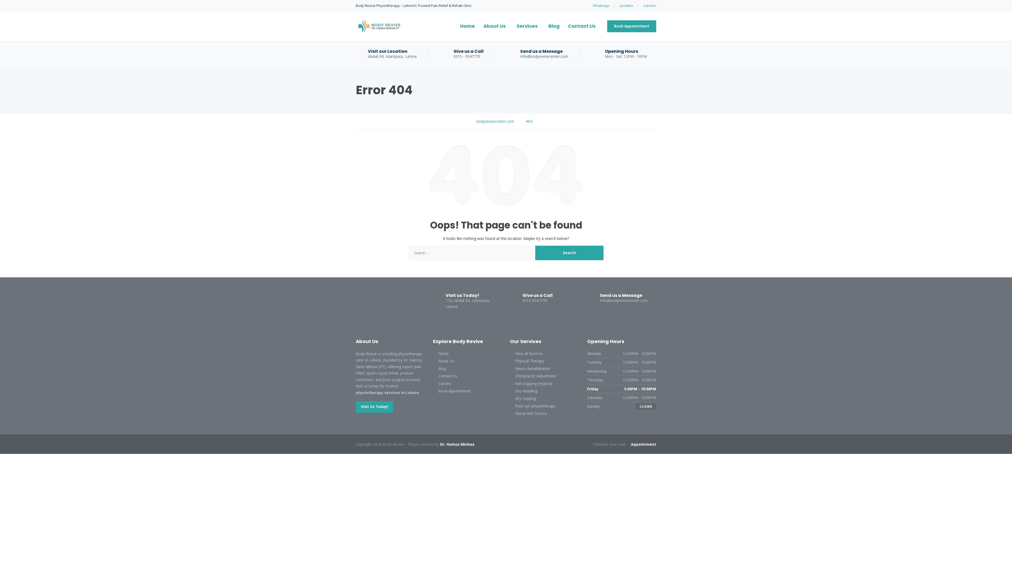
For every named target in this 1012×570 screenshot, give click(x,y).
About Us (494, 26)
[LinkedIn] (370, 299)
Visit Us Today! (374, 406)
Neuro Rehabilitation (532, 368)
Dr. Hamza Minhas (457, 444)
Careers (649, 5)
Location (626, 5)
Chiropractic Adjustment (535, 375)
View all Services (529, 353)
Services (527, 26)
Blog (553, 26)
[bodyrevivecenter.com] (379, 26)
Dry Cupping (525, 398)
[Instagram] (379, 299)
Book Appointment (631, 26)
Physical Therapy (529, 360)
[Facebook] (360, 299)
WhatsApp (601, 5)
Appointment (643, 444)
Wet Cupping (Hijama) (533, 383)
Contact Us (582, 26)
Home (467, 26)
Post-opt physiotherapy (535, 405)
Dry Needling (526, 390)
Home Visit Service (531, 413)
